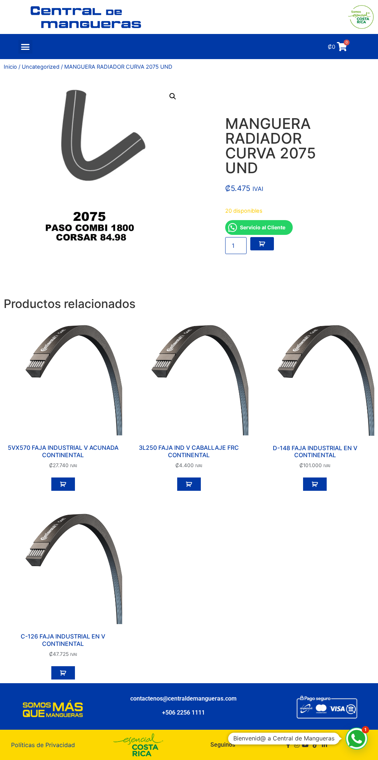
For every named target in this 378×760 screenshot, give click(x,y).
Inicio (10, 67)
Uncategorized (40, 67)
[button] (25, 47)
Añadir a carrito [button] (63, 484)
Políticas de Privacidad (43, 745)
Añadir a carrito (262, 243)
